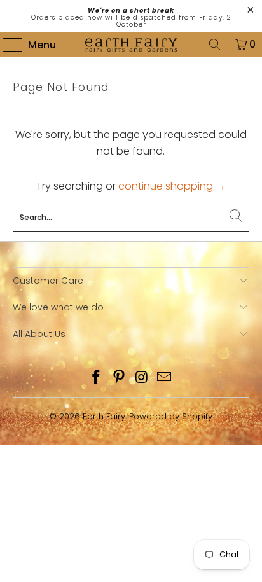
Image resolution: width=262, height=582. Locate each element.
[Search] (215, 44)
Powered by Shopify (170, 416)
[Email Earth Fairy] (164, 378)
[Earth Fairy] (131, 44)
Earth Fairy (104, 416)
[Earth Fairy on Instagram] (141, 378)
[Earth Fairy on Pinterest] (118, 378)
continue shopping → (172, 186)
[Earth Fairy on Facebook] (96, 378)
